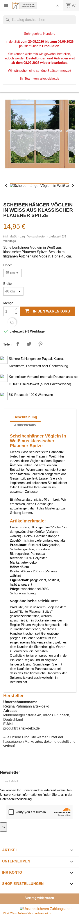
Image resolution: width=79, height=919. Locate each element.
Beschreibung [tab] (25, 417)
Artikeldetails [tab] (25, 425)
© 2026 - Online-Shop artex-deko (26, 913)
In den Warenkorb (47, 311)
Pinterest (40, 344)
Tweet (29, 344)
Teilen (17, 344)
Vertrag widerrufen (39, 898)
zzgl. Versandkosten (33, 236)
